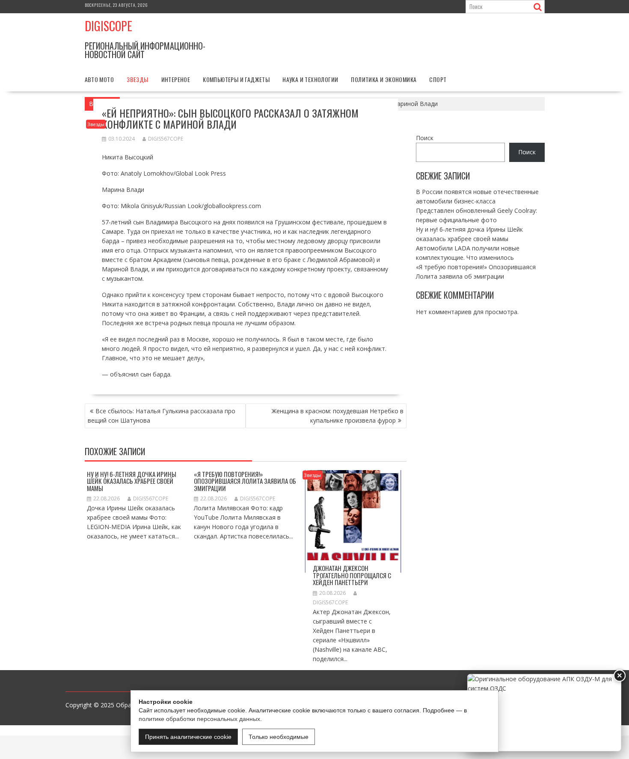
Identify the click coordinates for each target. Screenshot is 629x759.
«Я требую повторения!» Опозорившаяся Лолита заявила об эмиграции (245, 481)
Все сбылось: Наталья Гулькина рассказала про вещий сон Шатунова (161, 415)
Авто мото (99, 79)
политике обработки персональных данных (199, 718)
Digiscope (108, 26)
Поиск (424, 138)
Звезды (137, 79)
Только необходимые (279, 736)
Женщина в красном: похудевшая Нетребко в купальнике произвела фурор (338, 415)
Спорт (437, 79)
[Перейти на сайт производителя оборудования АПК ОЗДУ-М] (544, 712)
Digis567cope (165, 138)
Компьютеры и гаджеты (236, 79)
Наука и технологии (310, 79)
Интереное (175, 79)
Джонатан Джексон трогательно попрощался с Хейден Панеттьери (352, 575)
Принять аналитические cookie (188, 736)
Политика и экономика (383, 79)
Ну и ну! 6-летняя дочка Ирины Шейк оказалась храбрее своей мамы (131, 481)
